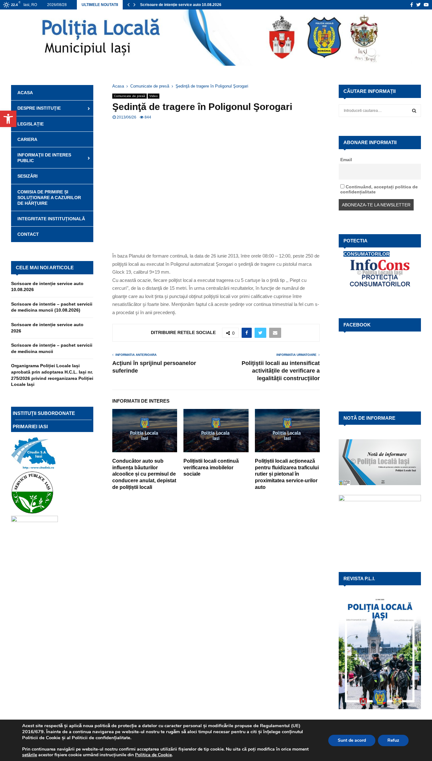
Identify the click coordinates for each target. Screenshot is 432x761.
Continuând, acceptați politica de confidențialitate (379, 189)
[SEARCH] (414, 110)
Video (153, 96)
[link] (29, 755)
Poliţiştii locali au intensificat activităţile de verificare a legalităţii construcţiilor (281, 370)
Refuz (393, 740)
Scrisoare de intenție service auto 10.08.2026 (180, 5)
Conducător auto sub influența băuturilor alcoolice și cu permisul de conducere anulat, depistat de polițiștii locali (144, 474)
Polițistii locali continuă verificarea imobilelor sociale (211, 467)
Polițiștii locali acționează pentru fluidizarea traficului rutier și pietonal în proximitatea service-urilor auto (287, 474)
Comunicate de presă (129, 96)
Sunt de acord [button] (352, 740)
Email (346, 159)
